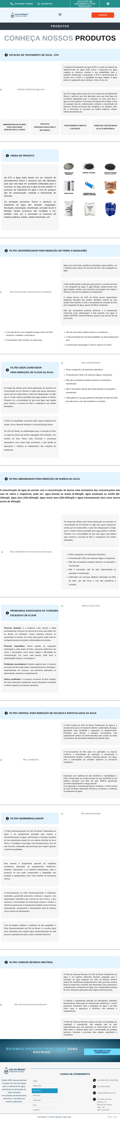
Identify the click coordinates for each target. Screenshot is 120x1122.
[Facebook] (108, 3)
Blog (35, 1105)
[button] (60, 14)
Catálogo (37, 1100)
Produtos (37, 1091)
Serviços (36, 1095)
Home (35, 1081)
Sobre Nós (37, 1086)
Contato (36, 1110)
